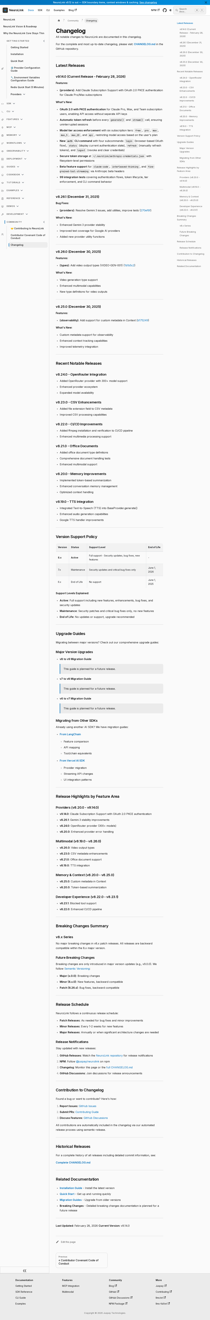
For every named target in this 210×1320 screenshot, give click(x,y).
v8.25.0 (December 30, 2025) (191, 64)
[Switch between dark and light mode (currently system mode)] (170, 10)
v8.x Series (185, 225)
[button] (26, 41)
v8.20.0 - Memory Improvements (189, 118)
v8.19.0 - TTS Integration (186, 128)
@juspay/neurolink (87, 1061)
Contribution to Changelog (190, 253)
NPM (154, 10)
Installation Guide (71, 1188)
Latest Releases (185, 23)
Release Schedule (186, 241)
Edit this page (68, 1242)
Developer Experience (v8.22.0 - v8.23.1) (191, 208)
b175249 (142, 320)
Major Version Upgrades (187, 150)
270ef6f (145, 210)
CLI (48, 10)
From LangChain (70, 734)
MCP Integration (70, 1285)
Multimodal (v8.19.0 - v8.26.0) (190, 188)
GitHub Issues (87, 1106)
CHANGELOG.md (144, 44)
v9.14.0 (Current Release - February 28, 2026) (191, 33)
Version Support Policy (188, 135)
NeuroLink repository (109, 1055)
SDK (40, 10)
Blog (71, 10)
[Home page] (59, 20)
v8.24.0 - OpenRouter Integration (191, 79)
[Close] (206, 2)
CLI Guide (20, 1297)
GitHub (112, 1291)
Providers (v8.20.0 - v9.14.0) (190, 179)
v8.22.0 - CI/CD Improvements (187, 99)
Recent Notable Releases (190, 71)
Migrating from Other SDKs (190, 160)
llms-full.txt (161, 1303)
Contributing (162, 1291)
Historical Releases (187, 260)
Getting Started (23, 1285)
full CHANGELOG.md (119, 1067)
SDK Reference (23, 1291)
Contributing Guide (87, 1112)
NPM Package (116, 1303)
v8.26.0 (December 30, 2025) (191, 54)
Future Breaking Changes (188, 233)
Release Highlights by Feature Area (188, 169)
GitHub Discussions (96, 1118)
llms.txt (159, 1297)
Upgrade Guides (185, 142)
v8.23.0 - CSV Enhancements (187, 89)
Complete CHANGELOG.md (73, 1162)
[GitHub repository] (164, 10)
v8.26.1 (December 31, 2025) (191, 44)
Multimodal (68, 1291)
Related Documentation (189, 266)
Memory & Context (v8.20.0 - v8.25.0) (189, 198)
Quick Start (67, 1194)
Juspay (160, 1285)
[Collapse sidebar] (24, 1270)
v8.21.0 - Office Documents (187, 108)
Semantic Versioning (77, 968)
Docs (31, 10)
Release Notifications (190, 247)
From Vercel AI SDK (72, 760)
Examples (59, 10)
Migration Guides (71, 1199)
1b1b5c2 (129, 265)
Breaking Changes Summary (186, 218)
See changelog (148, 2)
